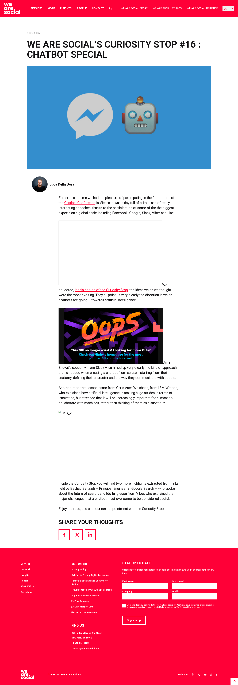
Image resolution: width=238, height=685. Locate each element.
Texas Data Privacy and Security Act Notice (89, 582)
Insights (66, 8)
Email (175, 591)
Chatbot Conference (79, 203)
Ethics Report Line (83, 606)
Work (51, 8)
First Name (128, 581)
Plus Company (81, 601)
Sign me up (134, 620)
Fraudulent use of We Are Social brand (91, 589)
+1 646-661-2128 (80, 643)
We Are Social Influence (202, 8)
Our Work (25, 569)
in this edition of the (90, 290)
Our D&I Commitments (85, 612)
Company (127, 591)
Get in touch (27, 592)
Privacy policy (78, 569)
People (82, 8)
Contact (98, 8)
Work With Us (27, 586)
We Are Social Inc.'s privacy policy (188, 605)
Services (37, 8)
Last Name (178, 581)
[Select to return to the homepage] (9, 8)
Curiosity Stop (117, 290)
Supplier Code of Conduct (85, 595)
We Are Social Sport (134, 8)
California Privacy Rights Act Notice (90, 575)
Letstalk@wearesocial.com (85, 648)
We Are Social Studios (167, 8)
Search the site (79, 564)
